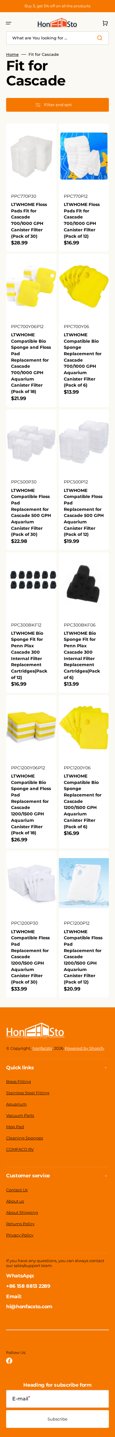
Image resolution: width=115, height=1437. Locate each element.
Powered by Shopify (84, 1048)
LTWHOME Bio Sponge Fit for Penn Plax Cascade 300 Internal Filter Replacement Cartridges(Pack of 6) (82, 655)
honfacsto (42, 1048)
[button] (8, 23)
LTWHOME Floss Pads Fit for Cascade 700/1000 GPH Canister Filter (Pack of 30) (29, 220)
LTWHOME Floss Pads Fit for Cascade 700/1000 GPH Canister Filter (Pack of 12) (82, 220)
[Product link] (31, 187)
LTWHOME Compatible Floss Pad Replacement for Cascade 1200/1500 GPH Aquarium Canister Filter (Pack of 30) (30, 957)
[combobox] (57, 38)
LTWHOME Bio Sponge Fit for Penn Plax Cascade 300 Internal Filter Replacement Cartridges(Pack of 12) (29, 655)
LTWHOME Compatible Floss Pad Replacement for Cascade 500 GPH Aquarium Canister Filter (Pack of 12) (84, 512)
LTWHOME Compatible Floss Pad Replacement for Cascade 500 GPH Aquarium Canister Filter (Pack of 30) (31, 512)
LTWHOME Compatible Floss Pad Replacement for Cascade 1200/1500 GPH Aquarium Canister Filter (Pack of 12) (83, 957)
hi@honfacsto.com (29, 1306)
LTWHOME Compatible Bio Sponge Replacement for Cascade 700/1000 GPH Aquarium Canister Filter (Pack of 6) (83, 360)
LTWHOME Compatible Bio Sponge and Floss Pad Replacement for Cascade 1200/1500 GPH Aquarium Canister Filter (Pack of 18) (31, 804)
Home (12, 54)
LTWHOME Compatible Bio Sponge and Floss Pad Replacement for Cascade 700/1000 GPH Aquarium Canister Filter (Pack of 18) (31, 363)
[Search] (101, 38)
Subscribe (57, 1419)
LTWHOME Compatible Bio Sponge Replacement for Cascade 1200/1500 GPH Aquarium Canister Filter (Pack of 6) (83, 801)
